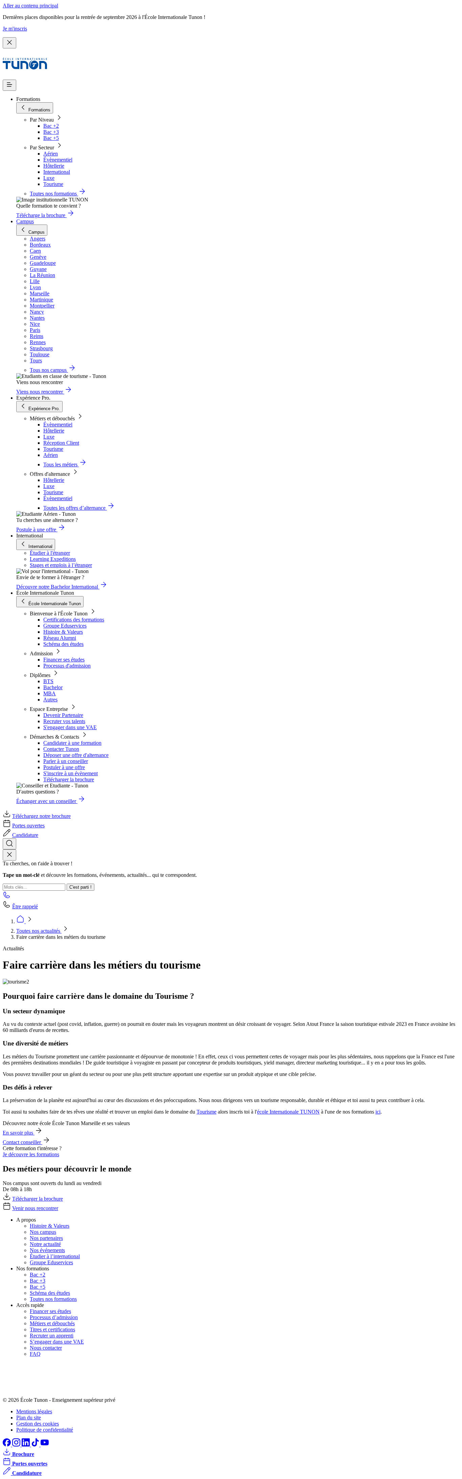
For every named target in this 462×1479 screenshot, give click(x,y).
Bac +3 (51, 132)
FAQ (35, 1354)
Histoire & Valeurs (63, 632)
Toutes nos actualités (39, 931)
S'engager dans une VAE (70, 727)
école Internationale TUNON (288, 1112)
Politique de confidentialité (44, 1430)
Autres (50, 699)
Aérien (50, 153)
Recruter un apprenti (51, 1335)
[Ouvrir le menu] (9, 85)
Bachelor (53, 687)
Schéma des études (63, 644)
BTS (48, 681)
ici (377, 1112)
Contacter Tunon (61, 749)
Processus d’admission (54, 1317)
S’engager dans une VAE (57, 1342)
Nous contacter (46, 1348)
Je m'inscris (15, 28)
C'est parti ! (80, 887)
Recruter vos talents (64, 721)
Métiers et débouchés (52, 1323)
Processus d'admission (67, 666)
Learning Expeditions (53, 559)
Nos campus (43, 1232)
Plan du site (28, 1417)
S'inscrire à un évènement (70, 773)
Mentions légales (34, 1411)
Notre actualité (45, 1244)
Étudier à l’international (55, 1256)
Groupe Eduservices (65, 626)
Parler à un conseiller (65, 761)
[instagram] (17, 1445)
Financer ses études (64, 659)
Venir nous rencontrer (35, 1208)
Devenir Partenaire (63, 715)
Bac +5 (51, 138)
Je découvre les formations (31, 1154)
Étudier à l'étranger (50, 553)
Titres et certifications (52, 1329)
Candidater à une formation (72, 743)
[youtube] (45, 1445)
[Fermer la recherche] (9, 855)
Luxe (48, 178)
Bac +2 (51, 126)
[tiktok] (36, 1445)
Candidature (25, 835)
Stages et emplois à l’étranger (61, 565)
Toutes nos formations (53, 1299)
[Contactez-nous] (7, 897)
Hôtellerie (53, 166)
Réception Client (61, 443)
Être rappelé (25, 906)
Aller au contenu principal (30, 5)
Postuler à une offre (64, 767)
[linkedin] (26, 1445)
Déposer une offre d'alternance (76, 755)
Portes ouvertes (28, 825)
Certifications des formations (73, 619)
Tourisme (53, 184)
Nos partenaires (46, 1238)
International (56, 172)
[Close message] (9, 42)
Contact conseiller (22, 1142)
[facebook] (7, 1445)
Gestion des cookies (37, 1424)
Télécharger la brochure (68, 779)
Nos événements (47, 1250)
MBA (49, 693)
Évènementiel (57, 160)
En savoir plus (18, 1133)
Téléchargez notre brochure (41, 816)
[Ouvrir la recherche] (9, 843)
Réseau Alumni (59, 638)
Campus (25, 221)
